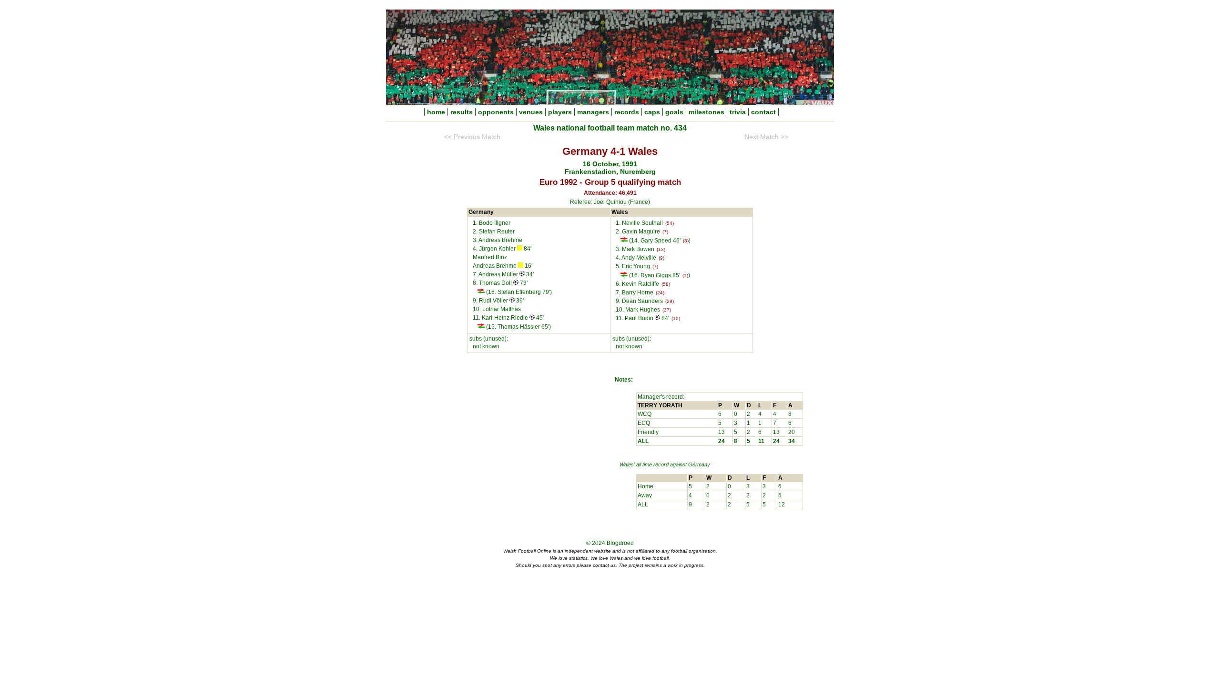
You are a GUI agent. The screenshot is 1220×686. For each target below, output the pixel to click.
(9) (661, 258)
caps (652, 112)
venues (531, 112)
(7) (665, 231)
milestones (706, 112)
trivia (738, 112)
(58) (665, 284)
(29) (669, 301)
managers (593, 112)
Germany (699, 464)
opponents (496, 112)
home (436, 112)
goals (674, 112)
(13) (661, 249)
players (560, 112)
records (626, 112)
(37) (666, 310)
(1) (685, 275)
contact (763, 112)
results (461, 112)
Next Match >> (766, 137)
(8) (686, 240)
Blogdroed (620, 543)
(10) (675, 318)
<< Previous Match (472, 137)
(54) (669, 223)
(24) (660, 292)
